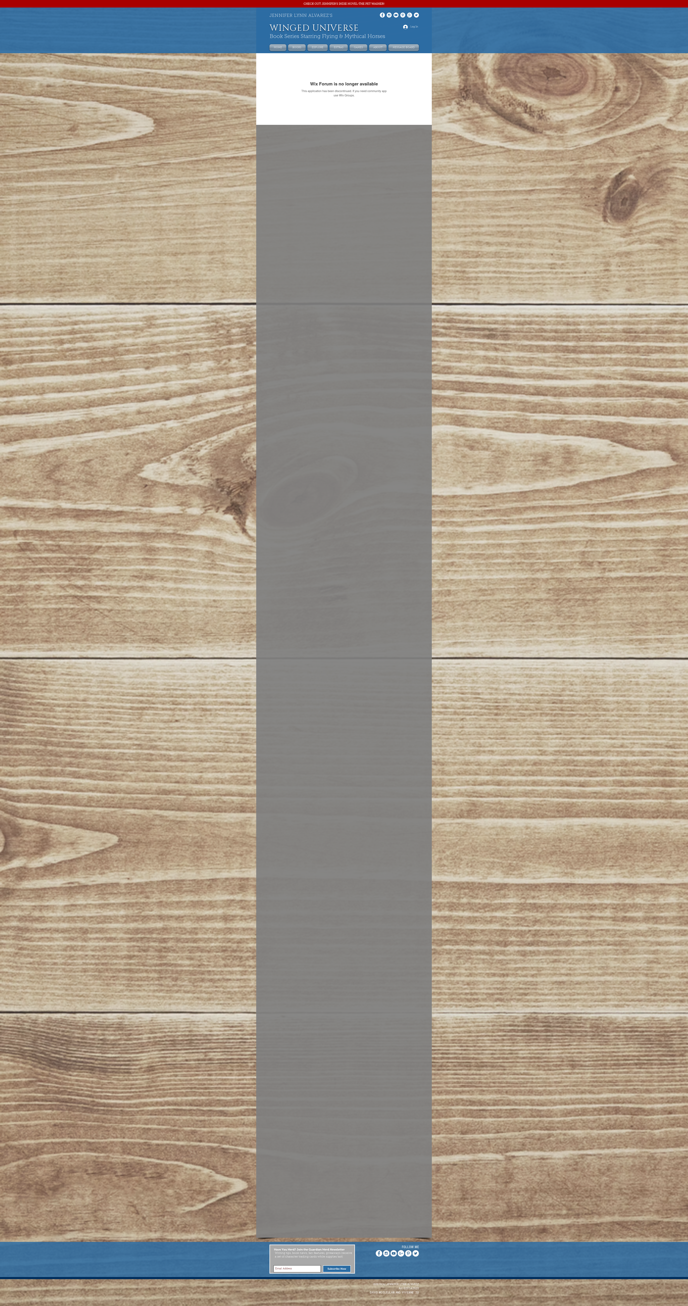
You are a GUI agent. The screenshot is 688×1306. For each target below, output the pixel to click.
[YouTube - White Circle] (395, 15)
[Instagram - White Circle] (389, 15)
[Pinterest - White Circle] (402, 15)
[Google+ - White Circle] (409, 15)
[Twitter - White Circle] (416, 15)
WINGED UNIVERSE (314, 28)
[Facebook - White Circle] (382, 15)
